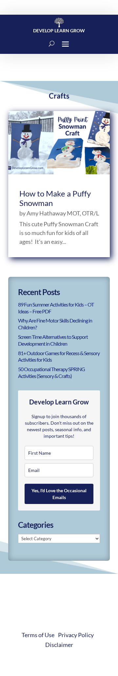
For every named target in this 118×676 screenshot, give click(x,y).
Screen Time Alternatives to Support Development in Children (53, 340)
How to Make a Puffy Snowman (55, 198)
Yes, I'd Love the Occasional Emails (59, 494)
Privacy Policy (76, 634)
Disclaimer (59, 644)
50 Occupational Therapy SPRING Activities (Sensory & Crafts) (51, 372)
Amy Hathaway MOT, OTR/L (63, 213)
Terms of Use (38, 634)
